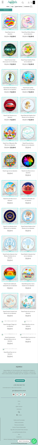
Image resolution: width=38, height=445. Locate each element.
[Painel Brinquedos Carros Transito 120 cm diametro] (28, 278)
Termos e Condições (19, 425)
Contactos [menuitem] (27, 6)
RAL (19, 434)
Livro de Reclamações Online (19, 432)
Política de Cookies (19, 422)
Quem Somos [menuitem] (18, 6)
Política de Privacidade (19, 420)
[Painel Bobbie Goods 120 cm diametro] (28, 340)
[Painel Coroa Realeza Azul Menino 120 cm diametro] (10, 221)
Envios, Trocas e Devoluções (19, 427)
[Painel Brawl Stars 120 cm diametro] (10, 354)
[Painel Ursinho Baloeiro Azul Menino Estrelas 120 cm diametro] (10, 249)
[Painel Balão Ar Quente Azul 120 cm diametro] (28, 249)
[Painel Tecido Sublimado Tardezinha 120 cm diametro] (10, 278)
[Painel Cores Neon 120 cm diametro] (28, 165)
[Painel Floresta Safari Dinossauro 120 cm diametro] (10, 54)
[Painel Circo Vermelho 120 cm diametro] (28, 193)
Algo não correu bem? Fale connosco (19, 429)
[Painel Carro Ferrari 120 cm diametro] (10, 110)
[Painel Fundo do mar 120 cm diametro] (28, 306)
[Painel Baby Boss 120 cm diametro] (28, 326)
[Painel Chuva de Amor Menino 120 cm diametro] (28, 137)
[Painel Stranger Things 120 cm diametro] (10, 326)
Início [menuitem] (8, 6)
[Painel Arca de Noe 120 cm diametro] (10, 193)
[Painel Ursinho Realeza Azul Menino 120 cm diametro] (28, 221)
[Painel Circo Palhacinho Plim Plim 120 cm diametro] (10, 137)
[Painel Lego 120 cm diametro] (10, 165)
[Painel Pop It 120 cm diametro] (10, 26)
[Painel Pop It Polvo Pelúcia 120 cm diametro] (28, 26)
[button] (2, 2)
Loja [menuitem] (12, 6)
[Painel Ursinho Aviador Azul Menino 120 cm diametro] (10, 306)
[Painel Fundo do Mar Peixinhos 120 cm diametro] (28, 82)
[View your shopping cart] (31, 2)
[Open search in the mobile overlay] (23, 2)
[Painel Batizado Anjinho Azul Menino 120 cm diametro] (28, 110)
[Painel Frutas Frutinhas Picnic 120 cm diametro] (28, 54)
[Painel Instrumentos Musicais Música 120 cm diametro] (10, 340)
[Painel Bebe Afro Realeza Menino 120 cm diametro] (10, 82)
